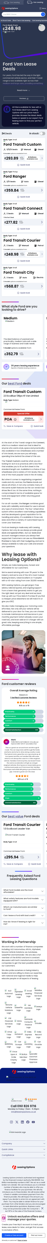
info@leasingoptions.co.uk (23, 1111)
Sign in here (22, 1240)
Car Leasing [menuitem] (14, 2)
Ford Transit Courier (22, 240)
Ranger (25, 503)
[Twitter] (16, 1122)
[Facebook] (27, 1122)
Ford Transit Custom (22, 144)
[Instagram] (11, 1122)
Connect (40, 442)
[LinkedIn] (22, 1122)
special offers (17, 533)
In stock (42, 133)
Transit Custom (13, 461)
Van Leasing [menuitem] (38, 2)
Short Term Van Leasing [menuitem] (21, 20)
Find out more (36, 1235)
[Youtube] (33, 1122)
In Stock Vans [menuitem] (6, 20)
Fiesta (29, 482)
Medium (10, 318)
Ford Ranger (15, 176)
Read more (22, 90)
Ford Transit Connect (23, 208)
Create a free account (14, 1235)
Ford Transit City (19, 272)
